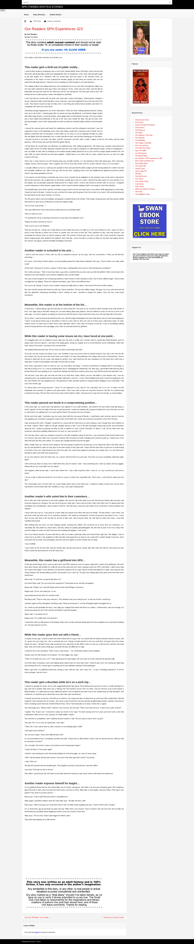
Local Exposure (141, 153)
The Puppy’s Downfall (143, 143)
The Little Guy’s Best (142, 148)
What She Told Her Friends (145, 189)
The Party (138, 192)
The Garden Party (141, 181)
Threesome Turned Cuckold (113, 917)
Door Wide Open (141, 163)
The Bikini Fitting (141, 156)
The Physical (140, 130)
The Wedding (140, 140)
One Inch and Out (141, 145)
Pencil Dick (139, 122)
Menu (2, 10)
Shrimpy (138, 174)
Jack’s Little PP (141, 171)
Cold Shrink (139, 184)
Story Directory (39, 15)
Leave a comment (54, 21)
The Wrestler (140, 138)
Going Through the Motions (145, 125)
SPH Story (37, 21)
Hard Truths (139, 186)
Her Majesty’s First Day (144, 135)
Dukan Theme (36, 941)
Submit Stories (55, 15)
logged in (37, 932)
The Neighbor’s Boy (142, 194)
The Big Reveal (140, 176)
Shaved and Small (142, 120)
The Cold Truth (140, 166)
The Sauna (139, 179)
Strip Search (139, 127)
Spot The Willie (140, 150)
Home (26, 15)
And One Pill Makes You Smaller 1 (37, 917)
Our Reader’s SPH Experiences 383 (148, 158)
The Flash (138, 133)
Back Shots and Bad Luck (144, 161)
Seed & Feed (140, 168)
